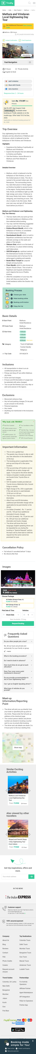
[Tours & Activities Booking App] (18, 1030)
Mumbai (5, 994)
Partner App (24, 1005)
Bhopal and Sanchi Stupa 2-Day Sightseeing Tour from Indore (18, 841)
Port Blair (5, 1011)
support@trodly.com (16, 911)
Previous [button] (7, 578)
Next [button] (29, 578)
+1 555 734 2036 (19, 913)
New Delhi (6, 986)
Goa (3, 1007)
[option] (18, 578)
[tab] (18, 641)
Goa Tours (23, 957)
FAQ (3, 957)
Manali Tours (24, 961)
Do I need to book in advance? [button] (15, 661)
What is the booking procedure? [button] (15, 656)
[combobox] (11, 614)
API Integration (25, 997)
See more (29, 340)
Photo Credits (7, 961)
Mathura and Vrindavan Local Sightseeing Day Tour (17, 798)
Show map (18, 748)
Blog (4, 944)
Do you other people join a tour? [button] (15, 641)
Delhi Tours (24, 944)
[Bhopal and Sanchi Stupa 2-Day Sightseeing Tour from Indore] (18, 828)
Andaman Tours (25, 965)
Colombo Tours (25, 940)
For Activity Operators (23, 983)
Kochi (4, 1002)
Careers (5, 965)
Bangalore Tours (25, 953)
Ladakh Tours (24, 969)
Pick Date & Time (8, 610)
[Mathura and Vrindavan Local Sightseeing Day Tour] (18, 785)
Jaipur (4, 998)
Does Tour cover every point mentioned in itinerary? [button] (14, 672)
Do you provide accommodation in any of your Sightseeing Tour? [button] (16, 678)
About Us (5, 940)
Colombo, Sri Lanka (9, 982)
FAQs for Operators (26, 1001)
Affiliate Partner (25, 988)
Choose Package (8, 596)
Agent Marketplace (26, 993)
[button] (31, 641)
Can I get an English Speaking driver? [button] (17, 684)
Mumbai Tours (25, 949)
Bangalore (6, 990)
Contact (5, 953)
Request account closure (8, 970)
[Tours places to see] (7, 3)
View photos (26, 55)
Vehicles (25, 610)
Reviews (5, 949)
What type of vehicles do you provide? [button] (14, 689)
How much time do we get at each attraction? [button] (16, 666)
